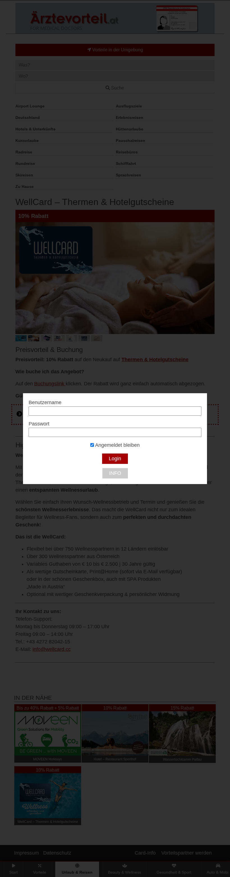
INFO (115, 473)
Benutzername (45, 402)
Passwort (39, 424)
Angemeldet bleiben (117, 445)
